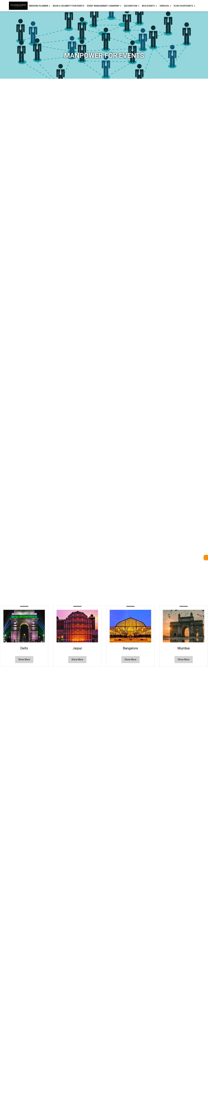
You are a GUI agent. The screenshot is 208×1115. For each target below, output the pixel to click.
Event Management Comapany (103, 5)
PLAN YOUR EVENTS (184, 5)
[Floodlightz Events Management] (18, 6)
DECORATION (131, 5)
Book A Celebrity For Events (68, 5)
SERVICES (164, 5)
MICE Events (148, 5)
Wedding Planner (39, 5)
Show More (24, 659)
